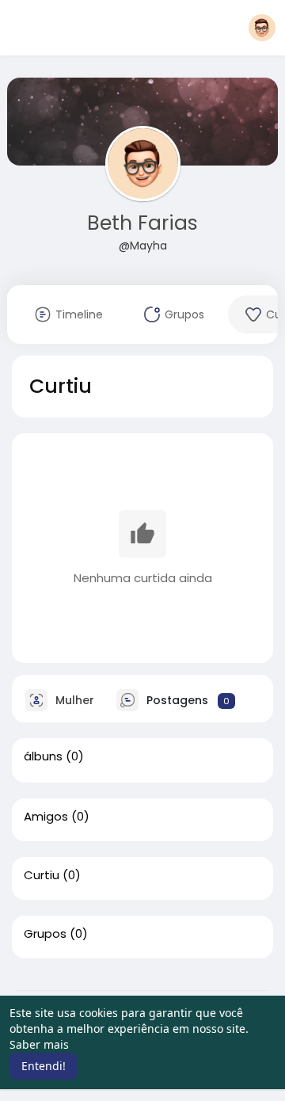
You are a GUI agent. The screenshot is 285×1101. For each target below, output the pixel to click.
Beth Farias (142, 223)
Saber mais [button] (39, 1044)
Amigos (46, 816)
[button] (262, 27)
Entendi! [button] (43, 1065)
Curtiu (41, 875)
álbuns (43, 756)
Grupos (45, 934)
